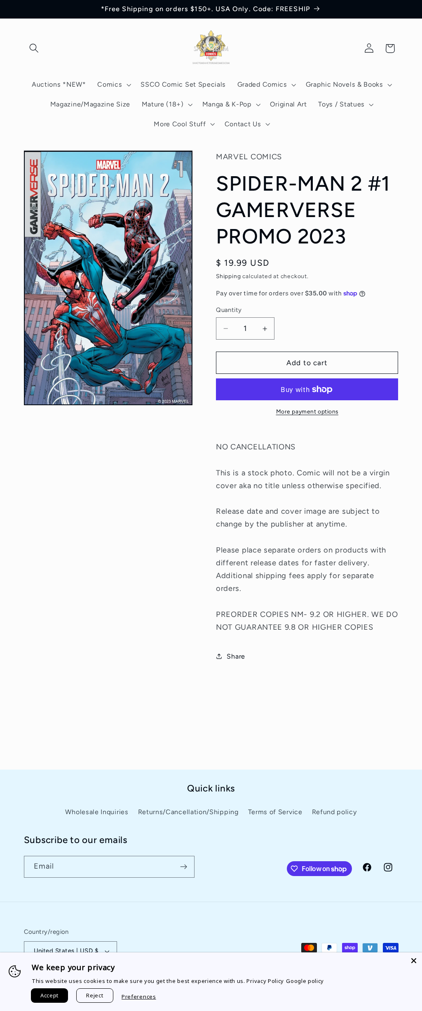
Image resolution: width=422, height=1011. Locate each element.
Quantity (229, 310)
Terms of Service (275, 812)
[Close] (414, 961)
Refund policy (334, 812)
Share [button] (236, 656)
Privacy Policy (265, 981)
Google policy (305, 981)
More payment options (307, 411)
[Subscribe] (183, 867)
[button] (34, 48)
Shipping (228, 276)
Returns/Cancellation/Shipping (188, 812)
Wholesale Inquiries (96, 812)
